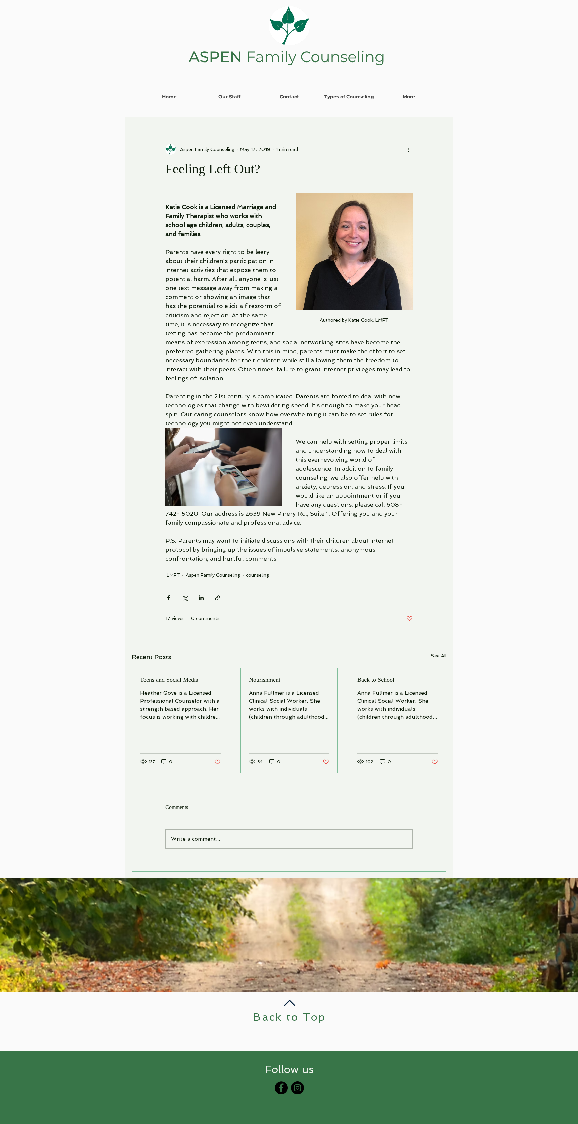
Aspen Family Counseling (213, 575)
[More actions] (409, 149)
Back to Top (289, 1017)
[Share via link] (217, 598)
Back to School (375, 679)
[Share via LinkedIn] (201, 598)
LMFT (173, 575)
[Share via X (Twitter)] (185, 598)
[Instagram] (297, 1087)
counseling (257, 575)
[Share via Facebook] (168, 598)
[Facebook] (281, 1087)
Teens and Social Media (169, 679)
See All (438, 655)
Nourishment (264, 679)
